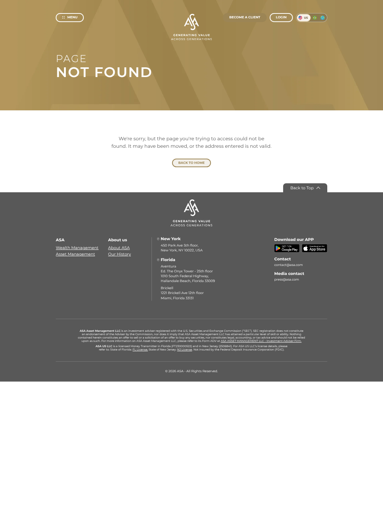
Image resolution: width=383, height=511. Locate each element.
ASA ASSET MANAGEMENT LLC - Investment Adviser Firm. (261, 341)
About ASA (119, 247)
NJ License (184, 349)
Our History (119, 254)
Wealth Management (77, 247)
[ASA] (191, 27)
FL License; (140, 349)
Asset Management (75, 254)
